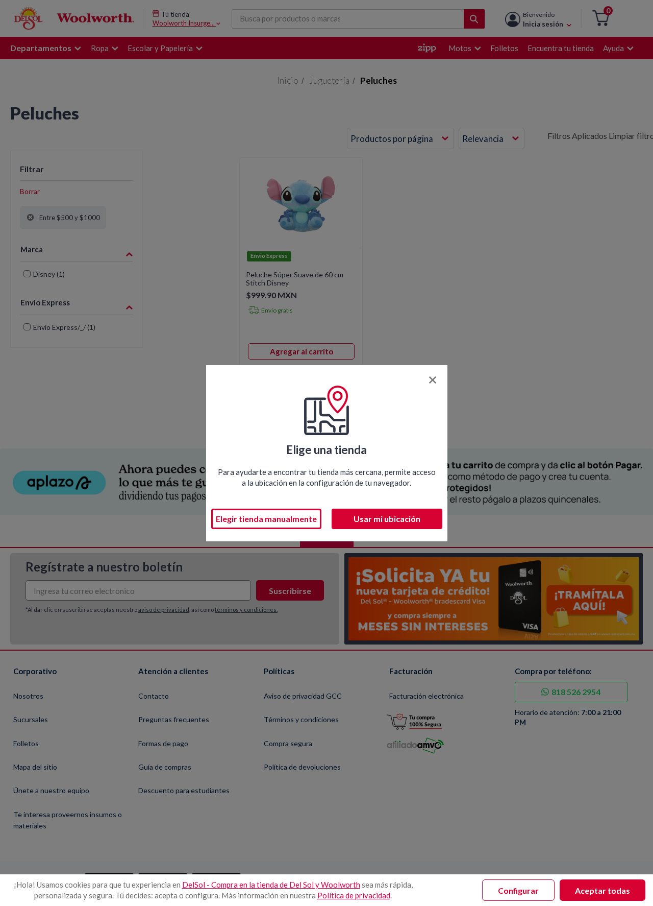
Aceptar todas (602, 890)
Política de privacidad (353, 895)
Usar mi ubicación (387, 518)
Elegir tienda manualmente (266, 518)
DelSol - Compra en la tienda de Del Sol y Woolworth (271, 884)
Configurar (518, 890)
